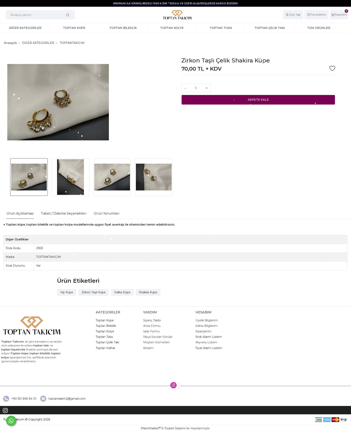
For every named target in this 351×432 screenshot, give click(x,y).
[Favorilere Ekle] (332, 68)
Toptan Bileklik (106, 326)
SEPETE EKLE (258, 99)
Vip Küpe (66, 292)
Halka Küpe (122, 292)
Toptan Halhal (105, 348)
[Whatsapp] (11, 421)
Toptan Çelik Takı (107, 342)
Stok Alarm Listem (208, 337)
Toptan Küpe (105, 320)
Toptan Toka (104, 337)
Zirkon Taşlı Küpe (94, 292)
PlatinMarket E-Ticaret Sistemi (163, 428)
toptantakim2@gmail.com (67, 398)
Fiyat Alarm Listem (208, 348)
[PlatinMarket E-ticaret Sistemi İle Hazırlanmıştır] (300, 419)
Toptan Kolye (105, 331)
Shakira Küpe (148, 292)
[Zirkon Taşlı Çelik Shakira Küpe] (58, 102)
